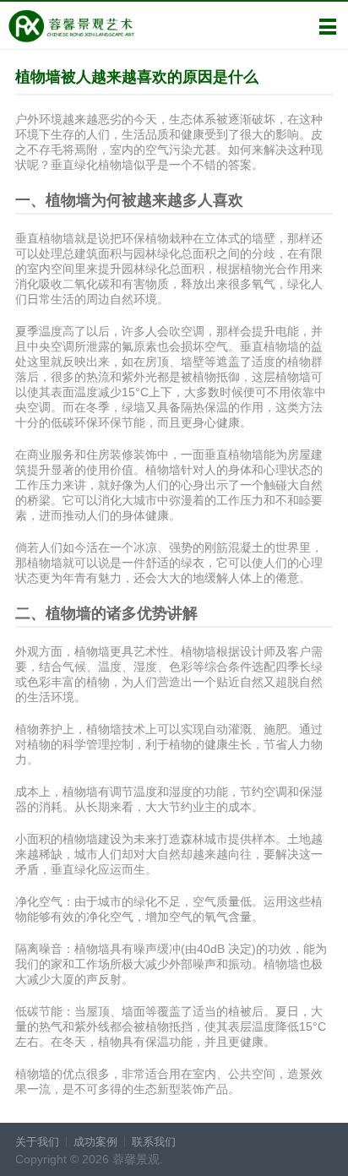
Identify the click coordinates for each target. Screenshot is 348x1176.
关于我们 (37, 1141)
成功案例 (95, 1141)
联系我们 (154, 1141)
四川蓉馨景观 (71, 26)
